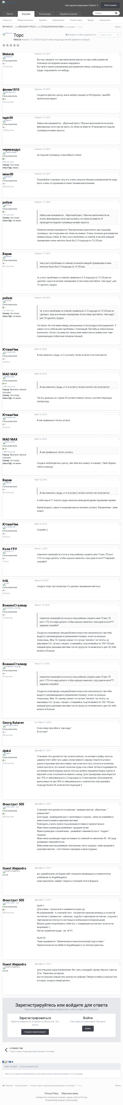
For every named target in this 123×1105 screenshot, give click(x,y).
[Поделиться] (119, 54)
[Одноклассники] (5, 1062)
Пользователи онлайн (52, 26)
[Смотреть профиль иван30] (7, 177)
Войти (88, 1028)
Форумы (26, 14)
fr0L (6, 581)
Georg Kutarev (13, 723)
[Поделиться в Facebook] (7, 1062)
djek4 (7, 751)
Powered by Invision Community (61, 1100)
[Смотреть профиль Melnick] (7, 34)
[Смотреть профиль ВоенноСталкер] (12, 609)
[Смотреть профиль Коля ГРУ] (8, 552)
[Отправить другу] (10, 1062)
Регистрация (110, 5)
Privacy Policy (51, 1093)
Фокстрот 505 (13, 804)
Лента (9, 14)
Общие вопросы (25, 20)
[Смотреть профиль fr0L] (6, 584)
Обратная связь (69, 1093)
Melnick (17, 39)
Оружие (42, 20)
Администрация (68, 14)
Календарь (45, 14)
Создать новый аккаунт (35, 1032)
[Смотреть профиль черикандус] (10, 153)
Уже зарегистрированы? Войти (81, 5)
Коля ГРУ (10, 549)
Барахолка (105, 20)
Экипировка (58, 20)
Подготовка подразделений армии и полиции (65, 39)
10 (5, 384)
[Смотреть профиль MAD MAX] (9, 377)
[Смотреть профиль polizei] (7, 206)
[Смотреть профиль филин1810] (9, 93)
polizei (7, 202)
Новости (7, 20)
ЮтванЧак (10, 349)
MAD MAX (10, 374)
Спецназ (7, 26)
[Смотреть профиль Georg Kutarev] (11, 726)
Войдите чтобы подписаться (82, 34)
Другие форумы (26, 26)
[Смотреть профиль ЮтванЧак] (9, 353)
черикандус (11, 149)
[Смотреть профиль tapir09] (7, 121)
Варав (7, 254)
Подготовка (76, 20)
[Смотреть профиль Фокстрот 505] (11, 807)
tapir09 (8, 118)
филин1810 (11, 89)
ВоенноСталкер (15, 605)
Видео (91, 20)
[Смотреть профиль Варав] (7, 257)
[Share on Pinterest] (12, 1062)
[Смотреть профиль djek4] (7, 754)
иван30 (8, 174)
